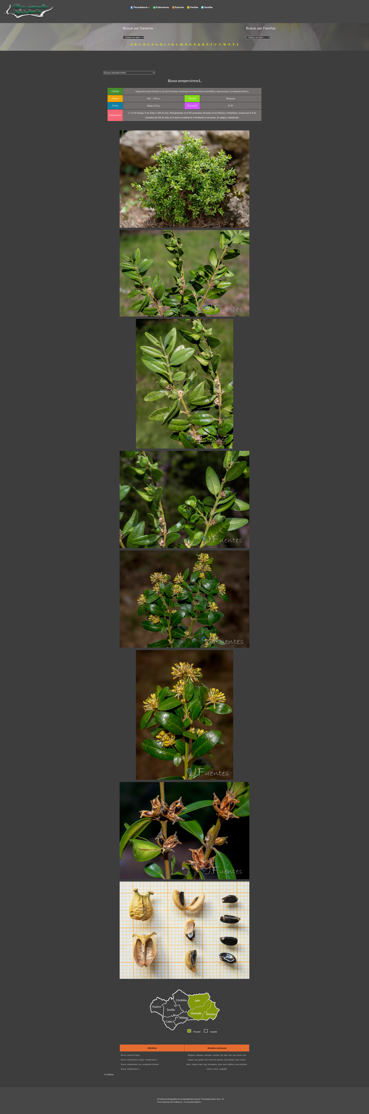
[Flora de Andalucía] (29, 11)
